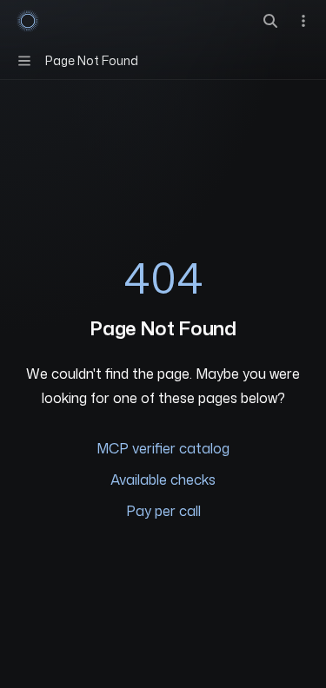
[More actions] (303, 21)
